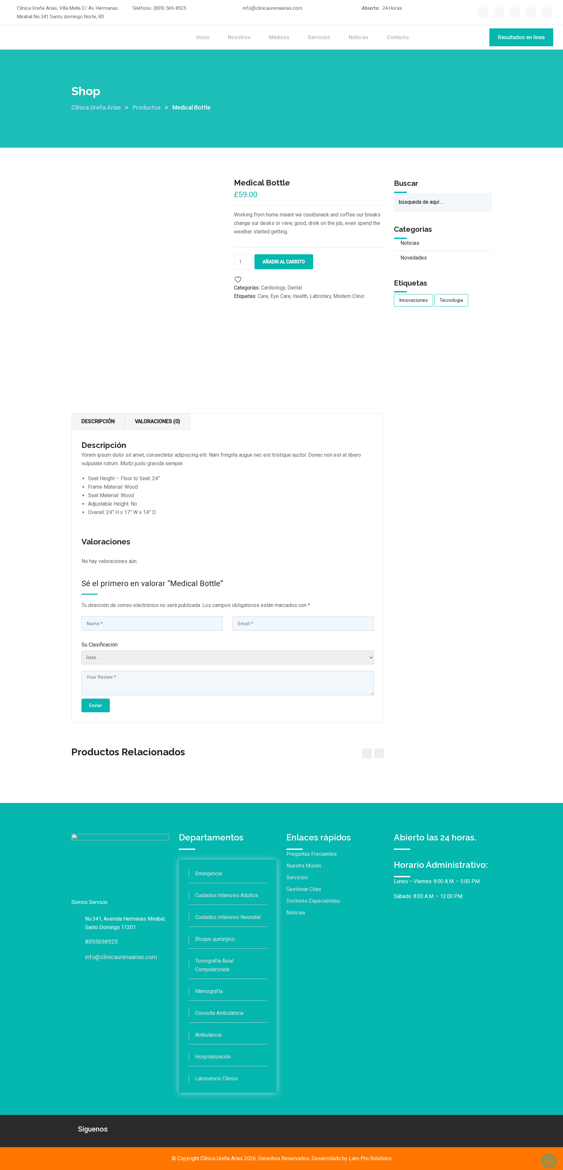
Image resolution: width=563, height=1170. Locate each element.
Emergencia (208, 873)
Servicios (319, 37)
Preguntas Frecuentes (311, 854)
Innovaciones (413, 300)
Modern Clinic (349, 296)
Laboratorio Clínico (216, 1078)
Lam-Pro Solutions (370, 1158)
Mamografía (209, 991)
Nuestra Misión (303, 866)
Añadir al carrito (284, 261)
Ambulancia (208, 1035)
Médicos (279, 37)
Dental (294, 288)
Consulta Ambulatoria (219, 1013)
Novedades (413, 258)
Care (263, 296)
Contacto (398, 37)
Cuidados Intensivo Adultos (226, 895)
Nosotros (239, 37)
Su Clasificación (99, 645)
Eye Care (280, 296)
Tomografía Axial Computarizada (214, 965)
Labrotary (320, 296)
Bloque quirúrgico (215, 939)
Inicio (202, 37)
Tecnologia (451, 300)
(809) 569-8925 (169, 8)
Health (300, 296)
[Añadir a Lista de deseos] (239, 279)
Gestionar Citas (303, 889)
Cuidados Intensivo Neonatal (228, 917)
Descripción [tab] (98, 421)
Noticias (358, 37)
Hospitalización (213, 1057)
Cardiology (273, 288)
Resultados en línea (521, 37)
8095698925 (101, 941)
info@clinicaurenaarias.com (272, 8)
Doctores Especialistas (313, 901)
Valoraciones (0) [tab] (157, 421)
